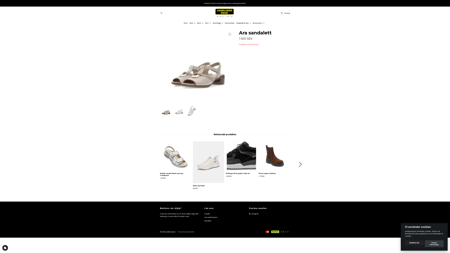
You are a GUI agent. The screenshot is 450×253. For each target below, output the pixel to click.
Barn (199, 23)
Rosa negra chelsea (267, 173)
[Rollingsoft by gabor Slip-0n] (241, 156)
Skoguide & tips (242, 23)
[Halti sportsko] (208, 162)
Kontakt (207, 214)
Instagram (255, 214)
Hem (186, 23)
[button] (300, 164)
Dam (191, 23)
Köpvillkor (208, 221)
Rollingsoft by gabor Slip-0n (238, 173)
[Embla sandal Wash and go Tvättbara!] (175, 156)
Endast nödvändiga (434, 244)
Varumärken (229, 23)
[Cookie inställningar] (5, 248)
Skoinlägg (217, 23)
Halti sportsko (199, 186)
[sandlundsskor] (225, 13)
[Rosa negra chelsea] (274, 156)
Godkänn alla (414, 243)
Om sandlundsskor (211, 217)
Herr (207, 23)
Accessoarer (257, 23)
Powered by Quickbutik (186, 232)
